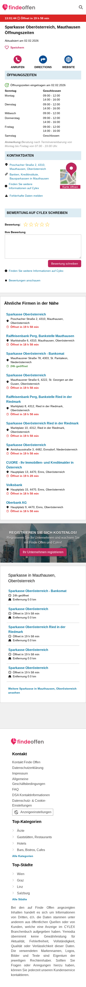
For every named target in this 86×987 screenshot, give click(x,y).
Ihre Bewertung (15, 232)
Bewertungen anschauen (24, 280)
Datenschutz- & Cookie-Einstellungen (29, 803)
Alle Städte (19, 899)
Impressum (20, 773)
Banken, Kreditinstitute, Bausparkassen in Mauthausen (29, 176)
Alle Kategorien (22, 856)
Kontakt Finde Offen (26, 762)
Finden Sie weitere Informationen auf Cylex (24, 186)
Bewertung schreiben (64, 263)
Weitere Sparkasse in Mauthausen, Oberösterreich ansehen (42, 690)
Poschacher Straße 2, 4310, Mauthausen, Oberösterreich (28, 166)
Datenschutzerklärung (27, 767)
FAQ (15, 789)
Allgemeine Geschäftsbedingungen (28, 781)
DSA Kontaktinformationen (31, 795)
